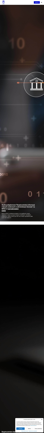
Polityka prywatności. (34, 425)
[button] (41, 419)
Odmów (29, 428)
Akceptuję (20, 428)
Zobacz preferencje (38, 428)
